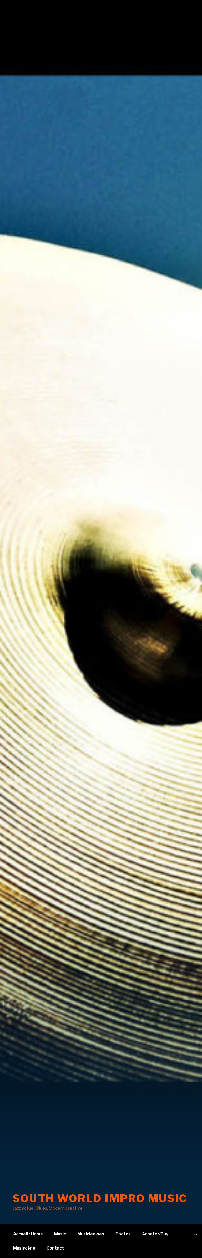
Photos (123, 1233)
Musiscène (24, 1248)
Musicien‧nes (90, 1233)
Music (60, 1233)
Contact (55, 1248)
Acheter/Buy (155, 1233)
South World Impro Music (100, 1198)
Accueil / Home (28, 1233)
